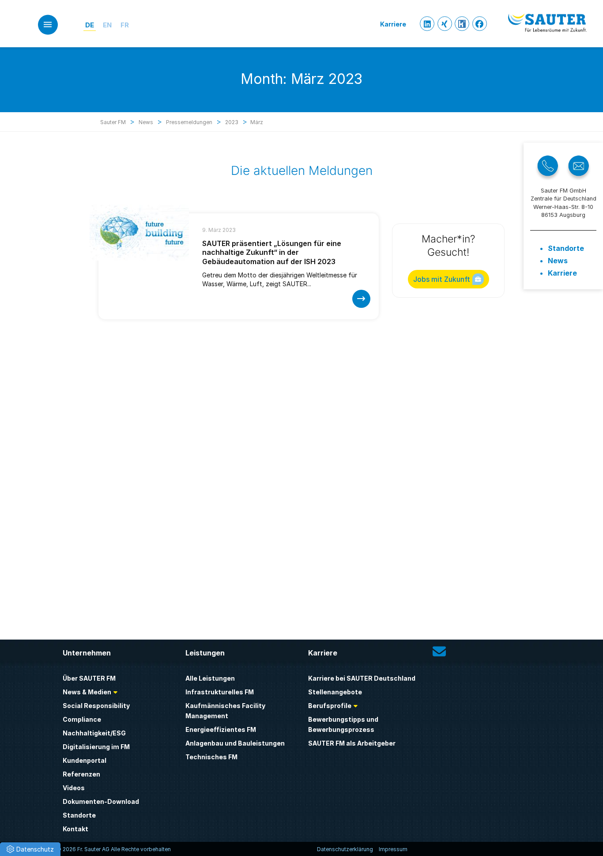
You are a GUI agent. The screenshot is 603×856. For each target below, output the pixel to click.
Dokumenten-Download (101, 801)
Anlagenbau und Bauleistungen (235, 743)
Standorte (566, 248)
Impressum (393, 849)
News (558, 260)
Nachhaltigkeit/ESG (94, 733)
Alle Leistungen (210, 678)
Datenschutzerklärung (345, 849)
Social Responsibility (96, 705)
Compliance (82, 719)
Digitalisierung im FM (96, 746)
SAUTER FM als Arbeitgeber (352, 743)
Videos (74, 788)
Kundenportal (84, 760)
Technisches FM (211, 757)
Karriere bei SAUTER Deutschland (361, 678)
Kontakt (75, 829)
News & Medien (87, 692)
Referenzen (81, 774)
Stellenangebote (335, 692)
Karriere (562, 273)
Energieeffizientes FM (220, 729)
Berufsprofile (329, 705)
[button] (30, 849)
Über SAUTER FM (89, 678)
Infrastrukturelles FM (219, 692)
